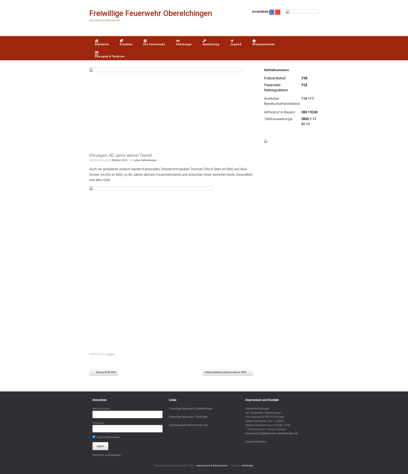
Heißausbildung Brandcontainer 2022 (228, 372)
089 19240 (309, 112)
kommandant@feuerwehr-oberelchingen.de (271, 433)
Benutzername (101, 408)
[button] (312, 48)
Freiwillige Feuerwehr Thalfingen (188, 416)
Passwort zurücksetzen (106, 455)
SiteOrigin (247, 465)
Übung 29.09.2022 (104, 372)
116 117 (307, 99)
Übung (110, 354)
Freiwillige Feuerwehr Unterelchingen (191, 408)
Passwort (98, 423)
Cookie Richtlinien (255, 441)
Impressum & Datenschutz (212, 465)
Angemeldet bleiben (108, 437)
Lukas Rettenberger (145, 160)
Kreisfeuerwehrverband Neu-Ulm (188, 425)
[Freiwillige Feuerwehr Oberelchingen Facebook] (271, 12)
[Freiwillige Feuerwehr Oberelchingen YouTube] (277, 12)
